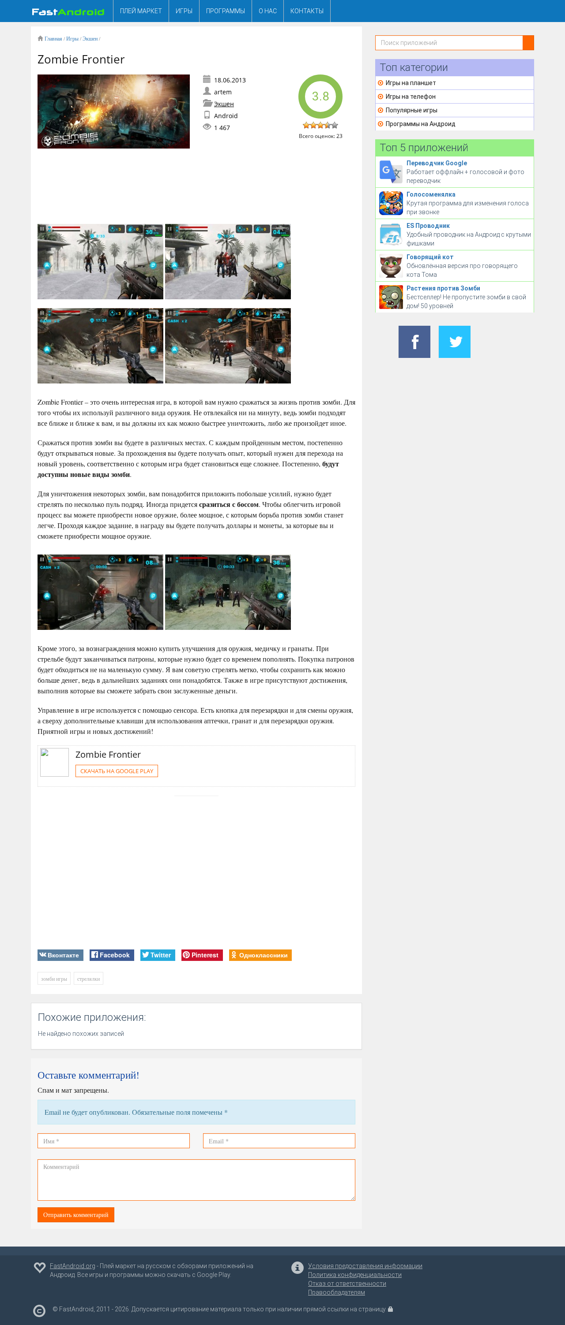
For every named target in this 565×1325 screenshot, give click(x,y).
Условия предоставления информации (365, 1265)
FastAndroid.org (72, 1265)
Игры (184, 11)
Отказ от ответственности (347, 1283)
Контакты (307, 11)
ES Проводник (428, 225)
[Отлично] (334, 125)
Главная (53, 38)
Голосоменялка (431, 194)
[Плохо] (313, 125)
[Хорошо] (327, 125)
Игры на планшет (411, 82)
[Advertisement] (198, 186)
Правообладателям (336, 1292)
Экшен (90, 38)
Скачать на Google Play (116, 771)
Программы (225, 11)
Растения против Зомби (443, 288)
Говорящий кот (430, 257)
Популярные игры (411, 110)
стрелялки (88, 978)
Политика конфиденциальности (355, 1274)
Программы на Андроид (421, 123)
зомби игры (54, 978)
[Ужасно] (306, 125)
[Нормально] (320, 125)
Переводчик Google (437, 163)
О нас (268, 11)
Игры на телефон (411, 96)
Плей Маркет (141, 11)
